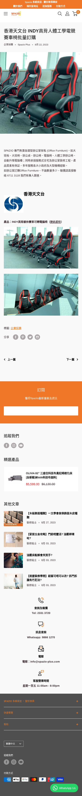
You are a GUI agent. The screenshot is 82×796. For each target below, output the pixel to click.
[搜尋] (60, 14)
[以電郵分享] (37, 337)
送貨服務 (47, 6)
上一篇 (12, 359)
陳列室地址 (32, 6)
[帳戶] (67, 14)
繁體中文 (10, 743)
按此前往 (55, 221)
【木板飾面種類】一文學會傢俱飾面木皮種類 (52, 515)
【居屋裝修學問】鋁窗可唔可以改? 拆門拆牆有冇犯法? (52, 578)
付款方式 (60, 6)
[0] (75, 13)
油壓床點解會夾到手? (39, 555)
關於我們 (17, 6)
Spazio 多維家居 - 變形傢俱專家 (41, 2)
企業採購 (8, 44)
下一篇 (70, 359)
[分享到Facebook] (15, 337)
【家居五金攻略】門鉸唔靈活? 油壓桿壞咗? (50, 536)
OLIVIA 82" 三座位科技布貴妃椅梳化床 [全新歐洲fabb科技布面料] (49, 475)
